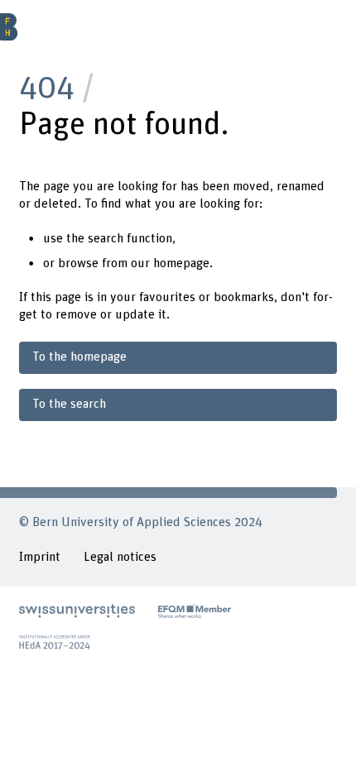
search (105, 238)
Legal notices (120, 557)
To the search (69, 404)
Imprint (39, 557)
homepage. (183, 263)
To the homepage (79, 357)
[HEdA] (54, 642)
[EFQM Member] (194, 611)
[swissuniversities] (77, 611)
